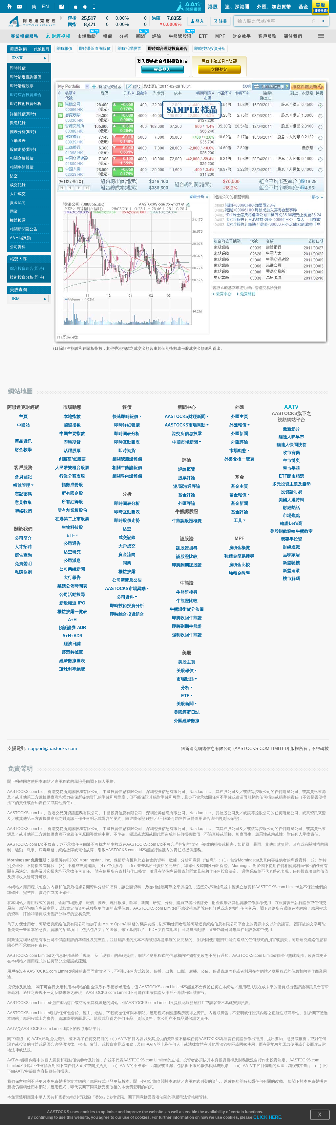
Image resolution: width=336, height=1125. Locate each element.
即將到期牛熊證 (187, 626)
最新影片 (291, 428)
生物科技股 (72, 527)
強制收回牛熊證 (187, 634)
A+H (72, 619)
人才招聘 (23, 546)
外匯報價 (237, 425)
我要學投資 (291, 539)
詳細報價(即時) (23, 114)
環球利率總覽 (72, 669)
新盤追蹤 (291, 570)
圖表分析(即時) (23, 131)
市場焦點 (291, 515)
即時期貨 (72, 442)
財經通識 (291, 546)
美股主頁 (186, 662)
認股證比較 (187, 556)
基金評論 (186, 494)
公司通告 (72, 543)
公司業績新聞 (72, 568)
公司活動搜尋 (72, 594)
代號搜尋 (42, 49)
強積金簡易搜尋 (239, 556)
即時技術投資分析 (25, 103)
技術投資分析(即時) (27, 277)
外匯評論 (186, 503)
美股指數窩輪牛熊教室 (291, 531)
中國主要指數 (72, 433)
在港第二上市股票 (72, 518)
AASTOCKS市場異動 (125, 588)
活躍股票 (72, 450)
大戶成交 (18, 193)
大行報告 (72, 577)
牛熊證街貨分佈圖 (187, 609)
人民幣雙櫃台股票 (72, 467)
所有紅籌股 (72, 501)
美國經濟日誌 (187, 712)
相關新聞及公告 (23, 229)
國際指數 (72, 425)
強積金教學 (239, 573)
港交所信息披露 (187, 433)
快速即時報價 (125, 416)
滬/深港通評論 (186, 486)
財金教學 (23, 449)
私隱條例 (23, 572)
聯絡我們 (23, 510)
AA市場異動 (20, 238)
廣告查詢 (23, 555)
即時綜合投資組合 (25, 94)
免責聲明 (23, 563)
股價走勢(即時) (23, 149)
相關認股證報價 (127, 459)
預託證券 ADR (72, 627)
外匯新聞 (239, 433)
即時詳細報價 (127, 425)
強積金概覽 (239, 547)
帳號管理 (21, 485)
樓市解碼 (291, 578)
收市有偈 (291, 452)
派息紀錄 (18, 123)
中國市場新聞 (185, 442)
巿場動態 (237, 450)
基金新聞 (239, 503)
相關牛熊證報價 (127, 467)
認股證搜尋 (187, 547)
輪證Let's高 (291, 523)
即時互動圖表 (127, 442)
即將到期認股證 (187, 564)
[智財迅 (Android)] (85, 6)
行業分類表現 (72, 476)
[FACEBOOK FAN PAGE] (61, 7)
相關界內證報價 (127, 476)
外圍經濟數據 (187, 720)
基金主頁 (239, 486)
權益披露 (18, 220)
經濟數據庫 (72, 652)
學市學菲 (291, 468)
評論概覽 (186, 469)
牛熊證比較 (187, 600)
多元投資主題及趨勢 (291, 484)
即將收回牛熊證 (187, 617)
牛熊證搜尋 (187, 592)
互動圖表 (18, 140)
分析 (185, 687)
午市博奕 (291, 460)
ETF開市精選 (291, 476)
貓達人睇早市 (291, 436)
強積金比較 (239, 564)
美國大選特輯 (291, 499)
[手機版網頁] (95, 6)
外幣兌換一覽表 (239, 459)
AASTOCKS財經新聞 (185, 416)
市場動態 (185, 679)
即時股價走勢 (127, 520)
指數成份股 (72, 484)
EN (45, 6)
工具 (238, 520)
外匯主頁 (239, 416)
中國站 (23, 425)
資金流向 (18, 202)
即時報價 (18, 68)
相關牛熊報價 (21, 167)
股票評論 (186, 477)
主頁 (23, 416)
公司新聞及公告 (127, 580)
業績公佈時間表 (72, 585)
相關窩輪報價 (21, 158)
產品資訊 (23, 441)
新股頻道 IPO (72, 603)
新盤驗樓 (291, 562)
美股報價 (185, 670)
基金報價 (237, 494)
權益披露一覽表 (72, 611)
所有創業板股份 (72, 510)
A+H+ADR (72, 635)
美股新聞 (185, 703)
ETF (71, 535)
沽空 (14, 176)
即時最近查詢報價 (25, 77)
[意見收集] (19, 7)
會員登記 (23, 476)
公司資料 (18, 247)
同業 (14, 211)
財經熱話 (291, 507)
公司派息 (72, 560)
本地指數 (72, 416)
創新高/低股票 (72, 459)
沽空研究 (72, 551)
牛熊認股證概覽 (187, 520)
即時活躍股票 (21, 86)
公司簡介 (23, 538)
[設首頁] (9, 6)
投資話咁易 (291, 491)
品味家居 (291, 554)
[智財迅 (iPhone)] (76, 6)
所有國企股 (72, 493)
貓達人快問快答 (291, 444)
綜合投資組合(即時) (27, 268)
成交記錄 (18, 185)
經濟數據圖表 (72, 660)
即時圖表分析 (127, 433)
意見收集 (23, 502)
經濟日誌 (72, 643)
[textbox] (281, 21)
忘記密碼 (23, 493)
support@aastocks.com (52, 748)
